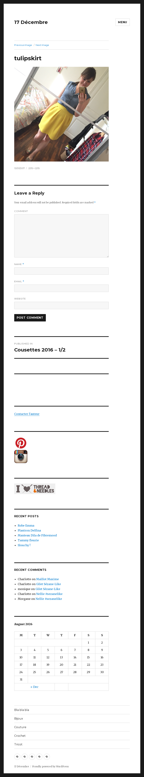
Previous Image (23, 45)
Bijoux (18, 718)
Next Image (42, 45)
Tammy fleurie (28, 540)
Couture (20, 727)
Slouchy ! (24, 545)
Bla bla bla (21, 710)
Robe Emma (26, 525)
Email (19, 281)
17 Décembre (31, 22)
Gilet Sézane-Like (48, 584)
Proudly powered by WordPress (50, 766)
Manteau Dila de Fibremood (37, 535)
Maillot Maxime (47, 579)
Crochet (20, 735)
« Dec (34, 687)
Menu (122, 22)
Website (20, 298)
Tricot (18, 744)
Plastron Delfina (29, 530)
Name (19, 264)
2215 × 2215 (34, 168)
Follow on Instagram (64, 388)
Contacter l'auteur (27, 414)
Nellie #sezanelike (49, 594)
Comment (21, 211)
